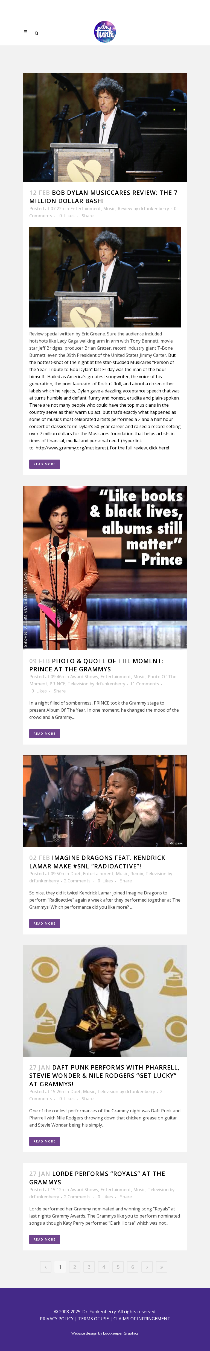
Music (109, 209)
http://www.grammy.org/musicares (71, 448)
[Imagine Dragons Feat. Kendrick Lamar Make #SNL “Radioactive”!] (105, 801)
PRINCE (57, 684)
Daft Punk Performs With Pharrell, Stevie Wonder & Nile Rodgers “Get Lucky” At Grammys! (104, 1075)
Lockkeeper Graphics (121, 1333)
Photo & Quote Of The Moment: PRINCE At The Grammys (96, 665)
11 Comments (144, 684)
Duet (75, 874)
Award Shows (84, 677)
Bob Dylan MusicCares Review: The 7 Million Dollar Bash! (103, 196)
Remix (136, 874)
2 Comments (77, 881)
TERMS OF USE (93, 1319)
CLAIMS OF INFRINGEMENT (141, 1319)
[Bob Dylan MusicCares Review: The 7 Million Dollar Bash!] (105, 127)
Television (78, 684)
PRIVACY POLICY (57, 1319)
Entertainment (85, 209)
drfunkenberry (154, 209)
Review (125, 209)
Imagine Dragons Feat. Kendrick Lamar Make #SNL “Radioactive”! (97, 861)
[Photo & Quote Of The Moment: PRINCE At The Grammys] (105, 568)
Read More (45, 464)
